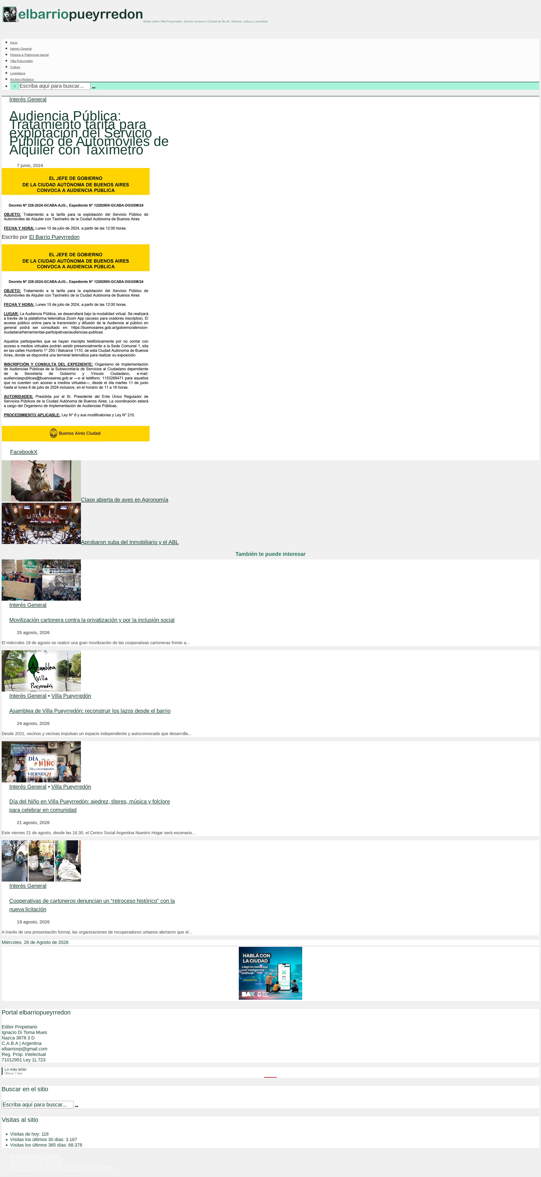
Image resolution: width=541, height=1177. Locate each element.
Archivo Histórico (22, 79)
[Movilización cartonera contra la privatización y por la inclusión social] (41, 599)
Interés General (20, 49)
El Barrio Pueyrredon (54, 237)
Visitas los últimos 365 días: (39, 1145)
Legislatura (17, 73)
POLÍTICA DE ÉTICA (35, 1162)
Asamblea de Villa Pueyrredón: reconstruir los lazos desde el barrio (90, 711)
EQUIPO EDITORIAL (35, 1156)
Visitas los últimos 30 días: (38, 1139)
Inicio (13, 42)
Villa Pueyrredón (21, 61)
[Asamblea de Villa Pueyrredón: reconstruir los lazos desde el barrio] (41, 690)
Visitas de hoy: (25, 1134)
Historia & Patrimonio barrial (29, 55)
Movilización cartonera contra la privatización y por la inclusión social (92, 620)
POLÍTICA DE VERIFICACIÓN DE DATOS (61, 1169)
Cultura (15, 67)
